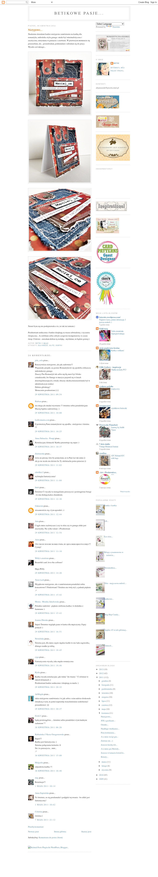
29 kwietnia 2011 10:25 (48, 431)
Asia (37, 521)
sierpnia (105, 697)
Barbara (38, 401)
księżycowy (115, 389)
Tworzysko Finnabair (108, 424)
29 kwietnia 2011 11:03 (48, 465)
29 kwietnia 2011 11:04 (48, 480)
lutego (105, 765)
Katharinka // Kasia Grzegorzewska (49, 734)
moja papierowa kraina (109, 347)
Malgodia (39, 762)
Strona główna (60, 831)
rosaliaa (102, 453)
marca (104, 761)
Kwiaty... (104, 756)
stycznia (105, 769)
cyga (37, 657)
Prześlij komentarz (36, 826)
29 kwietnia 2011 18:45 (48, 650)
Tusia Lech (39, 579)
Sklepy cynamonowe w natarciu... (113, 554)
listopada (106, 684)
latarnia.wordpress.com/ (110, 317)
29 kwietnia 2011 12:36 (48, 499)
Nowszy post (33, 831)
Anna (37, 539)
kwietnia (105, 713)
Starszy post (86, 831)
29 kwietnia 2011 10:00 (48, 412)
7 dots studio (104, 443)
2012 (101, 673)
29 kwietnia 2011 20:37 (48, 708)
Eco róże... (108, 536)
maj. (37, 777)
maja (104, 709)
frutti (37, 487)
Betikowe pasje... (79, 13)
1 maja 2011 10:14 (45, 786)
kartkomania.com (42, 419)
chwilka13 (39, 472)
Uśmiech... (108, 645)
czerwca (105, 705)
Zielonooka (40, 453)
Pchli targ (103, 328)
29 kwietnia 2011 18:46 (48, 665)
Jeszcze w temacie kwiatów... (113, 752)
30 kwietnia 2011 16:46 (48, 770)
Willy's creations (42, 558)
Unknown (39, 505)
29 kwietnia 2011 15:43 (48, 613)
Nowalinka (39, 638)
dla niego (43, 345)
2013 (101, 669)
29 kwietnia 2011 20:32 (48, 687)
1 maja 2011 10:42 (45, 804)
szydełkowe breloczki (119, 408)
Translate (116, 26)
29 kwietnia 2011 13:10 (48, 551)
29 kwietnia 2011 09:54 (48, 394)
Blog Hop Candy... (111, 614)
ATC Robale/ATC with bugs (118, 456)
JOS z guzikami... (108, 720)
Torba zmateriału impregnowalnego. (118, 332)
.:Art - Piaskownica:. (107, 472)
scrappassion (104, 405)
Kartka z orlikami (117, 350)
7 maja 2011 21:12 (45, 819)
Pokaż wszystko (125, 492)
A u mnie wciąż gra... (109, 736)
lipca (104, 701)
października (107, 688)
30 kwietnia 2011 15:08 (48, 755)
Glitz (51, 345)
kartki (59, 345)
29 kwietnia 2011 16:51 (48, 631)
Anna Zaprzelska (42, 793)
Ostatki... (104, 724)
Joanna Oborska (41, 620)
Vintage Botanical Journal (108, 446)
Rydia (37, 672)
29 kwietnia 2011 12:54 (48, 532)
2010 (101, 775)
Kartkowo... (109, 598)
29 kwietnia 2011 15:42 (48, 594)
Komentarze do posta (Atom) (51, 837)
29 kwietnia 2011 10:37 (48, 446)
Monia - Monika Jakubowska (47, 601)
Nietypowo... (106, 716)
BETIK (116, 63)
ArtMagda (39, 694)
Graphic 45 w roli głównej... (115, 630)
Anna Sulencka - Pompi (45, 438)
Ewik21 (38, 715)
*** (112, 475)
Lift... (106, 521)
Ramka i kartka (110, 505)
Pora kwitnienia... (108, 732)
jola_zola (39, 360)
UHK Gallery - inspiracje (110, 367)
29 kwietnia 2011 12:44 (48, 514)
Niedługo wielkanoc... (110, 728)
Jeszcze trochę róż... (109, 744)
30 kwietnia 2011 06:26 (48, 727)
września (105, 693)
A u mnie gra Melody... (110, 748)
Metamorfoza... (110, 567)
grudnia (105, 680)
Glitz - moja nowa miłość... (115, 583)
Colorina (39, 811)
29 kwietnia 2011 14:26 (48, 572)
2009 (101, 779)
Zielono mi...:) (107, 740)
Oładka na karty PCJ (118, 369)
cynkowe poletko (106, 386)
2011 (101, 677)
